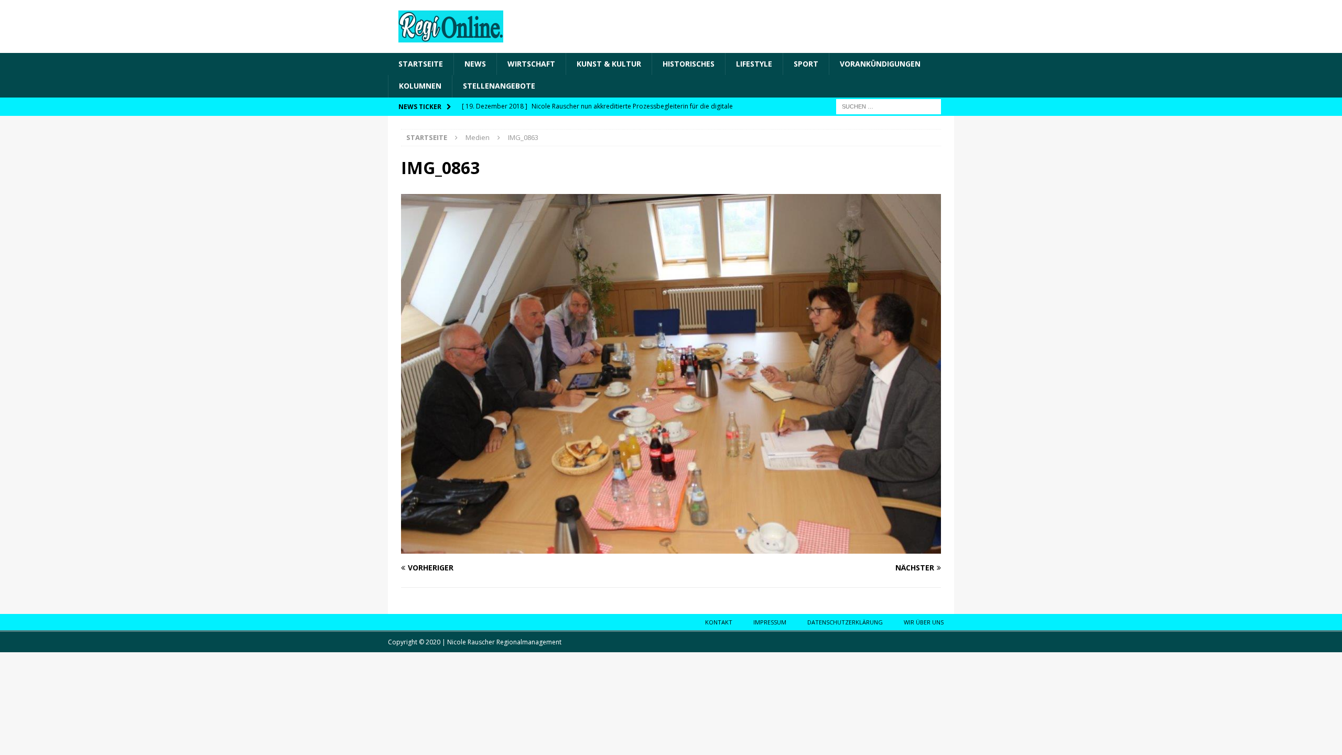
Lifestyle (754, 64)
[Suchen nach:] (888, 106)
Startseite (420, 64)
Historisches (689, 64)
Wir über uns (924, 622)
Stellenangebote (499, 86)
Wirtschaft (531, 64)
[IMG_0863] (671, 548)
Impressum (769, 622)
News (475, 64)
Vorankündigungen (880, 64)
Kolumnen (420, 86)
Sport (806, 64)
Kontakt (718, 622)
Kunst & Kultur (609, 64)
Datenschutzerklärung (845, 622)
